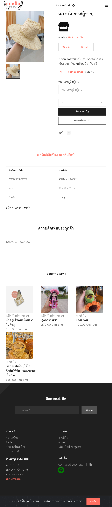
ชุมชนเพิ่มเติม (14, 479)
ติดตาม (89, 410)
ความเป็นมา (13, 438)
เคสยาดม (82, 320)
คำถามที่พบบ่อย (15, 447)
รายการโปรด (80, 120)
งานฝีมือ (81, 315)
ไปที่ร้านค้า (84, 47)
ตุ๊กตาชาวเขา (49, 320)
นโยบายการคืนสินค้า (18, 208)
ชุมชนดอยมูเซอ (14, 474)
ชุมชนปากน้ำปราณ (17, 470)
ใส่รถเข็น (80, 111)
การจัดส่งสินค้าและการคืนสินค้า (56, 155)
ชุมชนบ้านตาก (14, 465)
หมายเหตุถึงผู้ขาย (68, 82)
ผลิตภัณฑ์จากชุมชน (17, 315)
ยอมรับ (93, 501)
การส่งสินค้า (13, 451)
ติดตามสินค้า (64, 5)
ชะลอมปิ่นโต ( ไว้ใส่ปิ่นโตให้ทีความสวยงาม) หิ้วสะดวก (21, 370)
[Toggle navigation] (107, 5)
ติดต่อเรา (11, 442)
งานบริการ (64, 442)
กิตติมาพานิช (75, 37)
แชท (67, 47)
